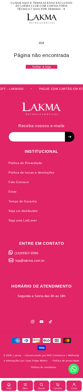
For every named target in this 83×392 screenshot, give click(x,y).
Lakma (17, 355)
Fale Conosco (19, 182)
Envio (13, 191)
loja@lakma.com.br (29, 260)
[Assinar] (69, 137)
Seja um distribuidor (23, 211)
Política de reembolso (43, 367)
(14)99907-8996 (26, 253)
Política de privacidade (66, 360)
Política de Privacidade (25, 163)
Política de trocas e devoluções (31, 172)
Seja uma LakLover (23, 220)
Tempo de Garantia (23, 201)
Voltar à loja (41, 66)
